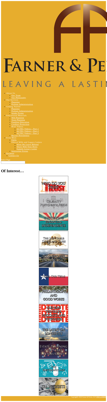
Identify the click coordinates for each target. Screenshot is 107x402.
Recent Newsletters (20, 135)
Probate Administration (22, 104)
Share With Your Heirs (27, 147)
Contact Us (14, 156)
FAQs (14, 140)
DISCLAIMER (101, 397)
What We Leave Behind (28, 144)
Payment (10, 153)
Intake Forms (17, 113)
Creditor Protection (20, 124)
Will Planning (17, 118)
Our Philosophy (18, 98)
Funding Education (20, 122)
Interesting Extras (19, 151)
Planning (15, 102)
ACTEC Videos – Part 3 (28, 133)
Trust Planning (18, 120)
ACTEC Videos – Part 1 (28, 129)
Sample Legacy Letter (27, 149)
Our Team (16, 95)
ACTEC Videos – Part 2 (28, 131)
